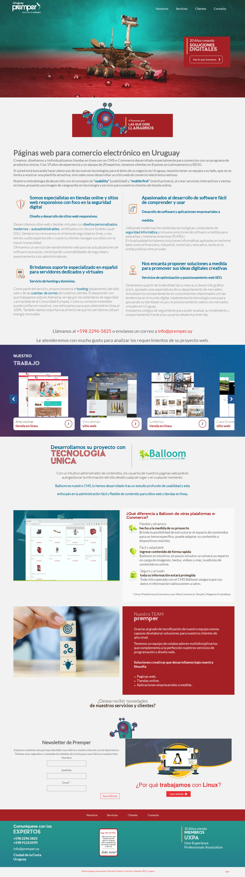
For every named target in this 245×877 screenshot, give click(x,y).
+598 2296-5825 (94, 331)
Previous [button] (11, 399)
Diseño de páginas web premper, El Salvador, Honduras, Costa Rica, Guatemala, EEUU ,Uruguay (118, 871)
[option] (111, 399)
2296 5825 (30, 838)
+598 (17, 838)
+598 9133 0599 (25, 842)
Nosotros (162, 8)
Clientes (200, 8)
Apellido (66, 770)
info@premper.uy (175, 331)
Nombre (67, 757)
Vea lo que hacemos (204, 59)
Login (227, 871)
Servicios (182, 8)
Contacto (220, 8)
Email (66, 782)
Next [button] (230, 399)
